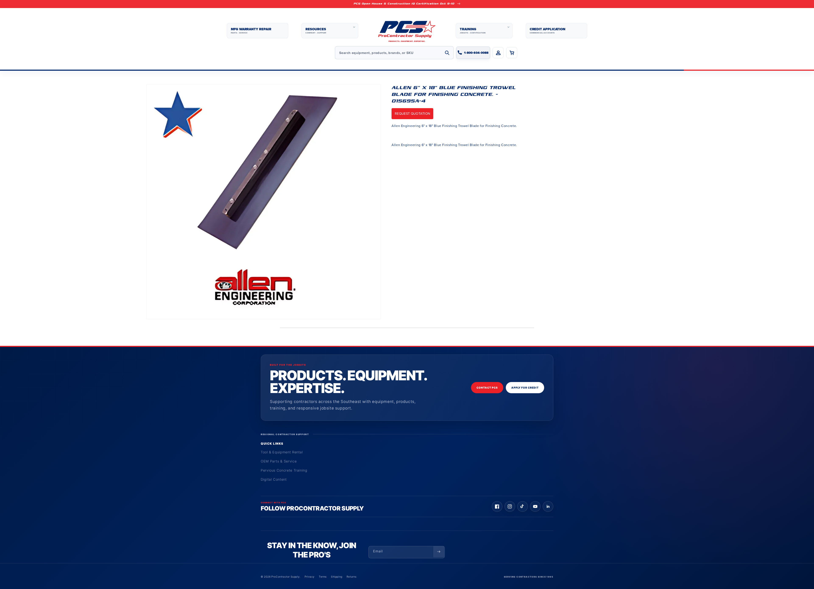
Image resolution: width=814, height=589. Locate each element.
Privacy (310, 576)
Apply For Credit (525, 387)
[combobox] (394, 53)
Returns (352, 576)
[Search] (447, 53)
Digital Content (274, 479)
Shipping (336, 576)
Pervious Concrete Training (284, 470)
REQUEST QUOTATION (412, 113)
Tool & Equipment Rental (282, 452)
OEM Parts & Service (279, 461)
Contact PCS (487, 387)
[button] (329, 30)
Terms (323, 576)
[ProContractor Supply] (407, 31)
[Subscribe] (438, 551)
